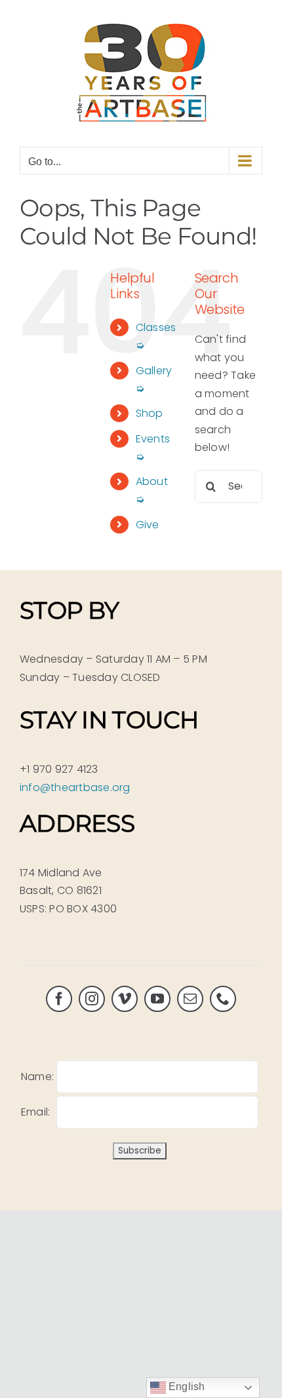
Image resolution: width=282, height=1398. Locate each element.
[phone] (223, 999)
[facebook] (59, 999)
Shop (149, 413)
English (185, 1386)
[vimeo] (124, 999)
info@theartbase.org (75, 787)
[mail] (190, 999)
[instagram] (92, 999)
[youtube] (157, 999)
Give (147, 524)
